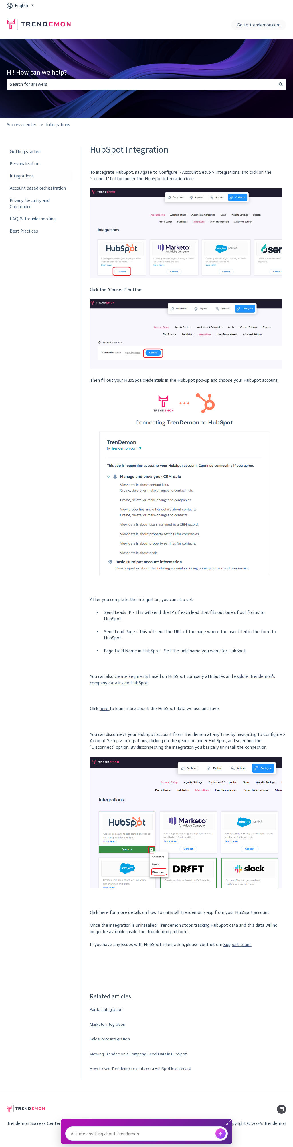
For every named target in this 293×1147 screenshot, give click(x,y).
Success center (21, 124)
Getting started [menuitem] (25, 151)
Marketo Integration (107, 1024)
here (105, 708)
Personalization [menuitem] (24, 163)
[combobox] (141, 84)
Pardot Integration (106, 1009)
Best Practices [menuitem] (24, 231)
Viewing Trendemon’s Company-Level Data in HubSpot (138, 1054)
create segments (131, 676)
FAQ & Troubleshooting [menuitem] (33, 218)
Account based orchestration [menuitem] (38, 188)
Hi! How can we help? (37, 72)
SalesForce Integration (110, 1039)
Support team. (237, 944)
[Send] (220, 1133)
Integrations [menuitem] (22, 176)
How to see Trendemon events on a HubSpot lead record (140, 1068)
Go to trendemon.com (258, 25)
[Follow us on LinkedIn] (281, 1109)
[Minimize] (228, 1122)
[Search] (280, 84)
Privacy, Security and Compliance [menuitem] (30, 203)
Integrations (58, 124)
